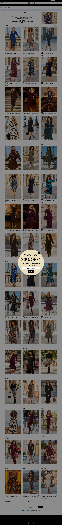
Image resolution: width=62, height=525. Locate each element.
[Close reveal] (39, 253)
